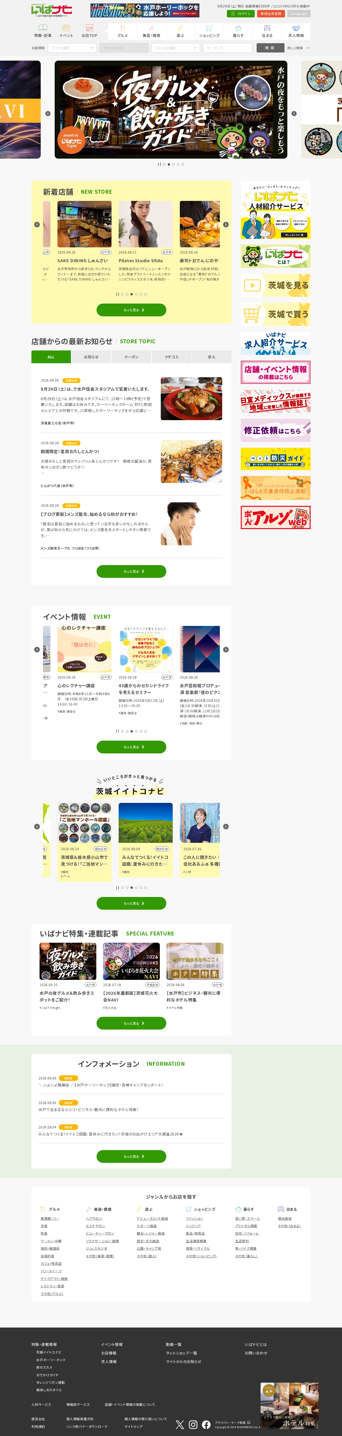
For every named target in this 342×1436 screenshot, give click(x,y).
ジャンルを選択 (165, 48)
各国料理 (47, 1256)
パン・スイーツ (51, 1271)
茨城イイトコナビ (48, 1352)
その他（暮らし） (246, 1256)
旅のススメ (44, 1367)
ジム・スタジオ (96, 1248)
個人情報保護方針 (80, 1418)
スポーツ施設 (147, 1225)
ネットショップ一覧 (181, 1353)
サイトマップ (133, 1426)
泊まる (267, 35)
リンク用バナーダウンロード (86, 1426)
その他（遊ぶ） (147, 1256)
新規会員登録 (271, 13)
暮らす (238, 35)
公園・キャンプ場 (149, 1248)
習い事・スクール (247, 1218)
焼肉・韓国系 (50, 1248)
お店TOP (89, 35)
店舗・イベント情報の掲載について (130, 1404)
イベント (66, 35)
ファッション (194, 1218)
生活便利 (242, 1241)
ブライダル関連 (246, 1225)
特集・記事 (43, 35)
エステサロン (95, 1225)
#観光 (68, 872)
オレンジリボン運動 (50, 1382)
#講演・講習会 (70, 713)
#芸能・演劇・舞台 (133, 723)
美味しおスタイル (49, 1389)
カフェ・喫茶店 (51, 1263)
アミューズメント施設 (152, 1218)
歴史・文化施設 (148, 1241)
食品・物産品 (195, 1233)
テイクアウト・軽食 (54, 1278)
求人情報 (296, 35)
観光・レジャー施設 (151, 1233)
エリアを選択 (61, 48)
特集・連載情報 (44, 1344)
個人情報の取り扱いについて (145, 1418)
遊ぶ (180, 35)
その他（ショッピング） (201, 1256)
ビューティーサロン (100, 1233)
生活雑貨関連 (196, 1241)
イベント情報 (112, 1344)
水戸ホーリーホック (51, 1359)
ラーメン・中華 (51, 1241)
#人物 (130, 872)
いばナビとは (256, 1344)
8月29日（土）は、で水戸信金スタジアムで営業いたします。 (95, 389)
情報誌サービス (78, 1404)
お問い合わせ (256, 1353)
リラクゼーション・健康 (102, 1241)
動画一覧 (173, 1344)
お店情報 (109, 1353)
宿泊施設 (285, 1218)
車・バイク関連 (246, 1248)
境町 (169, 849)
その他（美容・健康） (100, 1256)
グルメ (122, 35)
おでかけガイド (47, 1375)
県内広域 (43, 849)
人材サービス (41, 1404)
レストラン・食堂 (52, 1286)
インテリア (193, 1225)
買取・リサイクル (198, 1248)
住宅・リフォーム (247, 1233)
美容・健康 (151, 35)
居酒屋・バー (50, 1218)
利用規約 (38, 1426)
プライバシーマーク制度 (230, 1422)
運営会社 (38, 1418)
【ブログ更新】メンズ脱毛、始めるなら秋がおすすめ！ (89, 514)
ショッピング (209, 35)
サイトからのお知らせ (183, 1361)
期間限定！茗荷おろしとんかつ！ (70, 451)
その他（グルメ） (52, 1293)
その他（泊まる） (289, 1225)
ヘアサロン (94, 1218)
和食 (44, 1233)
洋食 (44, 1225)
